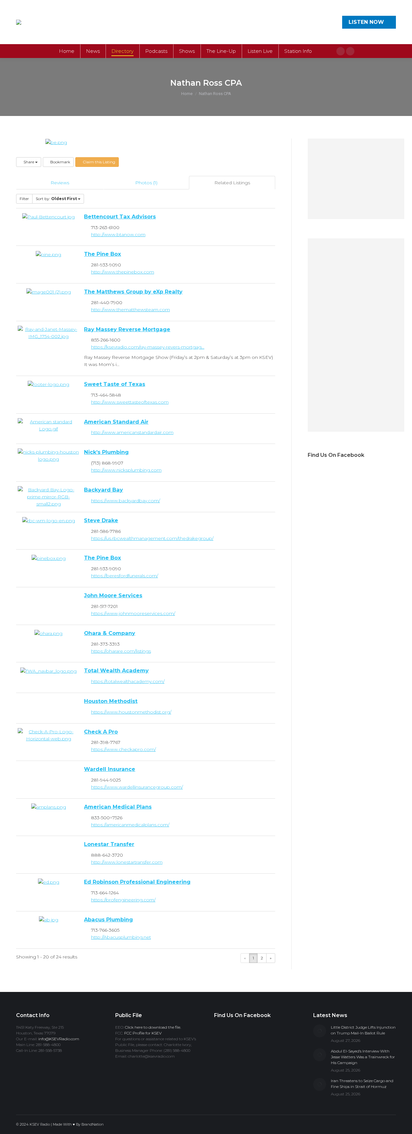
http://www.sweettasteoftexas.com (130, 402)
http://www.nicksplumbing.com (126, 470)
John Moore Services (113, 595)
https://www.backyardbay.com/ (125, 501)
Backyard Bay (103, 489)
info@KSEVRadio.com (58, 1038)
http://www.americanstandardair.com (132, 432)
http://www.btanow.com (118, 234)
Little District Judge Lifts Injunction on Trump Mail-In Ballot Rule (363, 1030)
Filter (24, 198)
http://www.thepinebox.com (122, 272)
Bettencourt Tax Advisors (120, 216)
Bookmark (59, 161)
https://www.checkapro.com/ (123, 749)
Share (29, 161)
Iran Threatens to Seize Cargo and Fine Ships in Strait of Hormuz (362, 1083)
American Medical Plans (118, 806)
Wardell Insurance (109, 769)
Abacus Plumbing (108, 919)
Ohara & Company (109, 633)
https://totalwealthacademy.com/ (127, 681)
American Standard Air (116, 421)
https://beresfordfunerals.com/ (124, 576)
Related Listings (232, 183)
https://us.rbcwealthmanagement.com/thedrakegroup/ (152, 538)
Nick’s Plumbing (106, 452)
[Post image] (319, 1030)
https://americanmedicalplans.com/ (130, 825)
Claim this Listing (98, 161)
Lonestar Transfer (109, 844)
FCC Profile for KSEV (143, 1033)
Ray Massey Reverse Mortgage (127, 329)
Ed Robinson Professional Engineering (137, 882)
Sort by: (56, 198)
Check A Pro (101, 731)
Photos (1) (146, 183)
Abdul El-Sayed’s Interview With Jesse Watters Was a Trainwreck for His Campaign (363, 1057)
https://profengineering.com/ (123, 900)
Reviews (60, 183)
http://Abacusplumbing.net (121, 937)
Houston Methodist (110, 701)
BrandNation (92, 1124)
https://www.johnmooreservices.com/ (133, 613)
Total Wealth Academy (116, 670)
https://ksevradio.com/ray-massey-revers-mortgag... (147, 347)
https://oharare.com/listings (121, 651)
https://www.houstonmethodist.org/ (131, 712)
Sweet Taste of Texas (114, 384)
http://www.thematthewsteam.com (130, 309)
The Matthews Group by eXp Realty (133, 291)
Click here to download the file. (153, 1027)
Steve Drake (101, 520)
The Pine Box (102, 254)
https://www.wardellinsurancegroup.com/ (137, 787)
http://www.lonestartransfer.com (127, 862)
